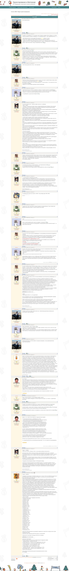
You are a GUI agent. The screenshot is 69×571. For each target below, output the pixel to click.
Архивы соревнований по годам (22, 15)
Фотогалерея (31, 7)
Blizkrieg (16, 88)
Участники (48, 13)
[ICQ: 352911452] (27, 32)
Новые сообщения (44, 13)
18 (34, 309)
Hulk (16, 49)
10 (34, 176)
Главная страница (12, 7)
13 (34, 217)
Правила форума (52, 13)
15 (34, 247)
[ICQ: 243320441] (27, 401)
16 (34, 264)
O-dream (16, 78)
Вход (59, 7)
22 (34, 377)
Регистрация (54, 7)
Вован (16, 377)
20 (34, 339)
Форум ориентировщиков (22, 7)
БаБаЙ (16, 354)
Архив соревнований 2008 (29, 15)
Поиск (55, 13)
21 (34, 354)
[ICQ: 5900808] (30, 376)
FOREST (16, 102)
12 (34, 204)
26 (34, 448)
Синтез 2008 (34, 15)
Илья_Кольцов (16, 18)
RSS (57, 13)
